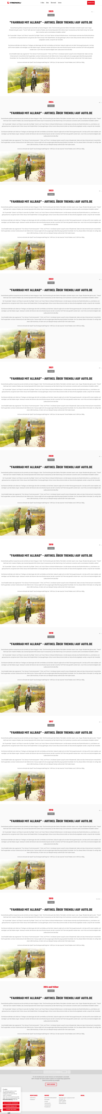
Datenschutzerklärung (8, 1099)
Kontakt (46, 1101)
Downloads (46, 1099)
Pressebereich (47, 1106)
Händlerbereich (47, 1105)
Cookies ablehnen (11, 1109)
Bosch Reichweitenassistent (50, 1097)
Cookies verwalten (11, 1106)
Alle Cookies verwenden (11, 1103)
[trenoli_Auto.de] (29, 79)
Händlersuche (91, 3)
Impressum (32, 1099)
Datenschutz (33, 1097)
